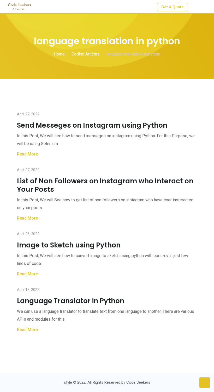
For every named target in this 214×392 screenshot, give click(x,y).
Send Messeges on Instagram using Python (92, 125)
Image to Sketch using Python (69, 245)
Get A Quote (172, 7)
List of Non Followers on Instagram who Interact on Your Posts (105, 185)
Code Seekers (138, 382)
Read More (27, 154)
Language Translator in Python (70, 301)
